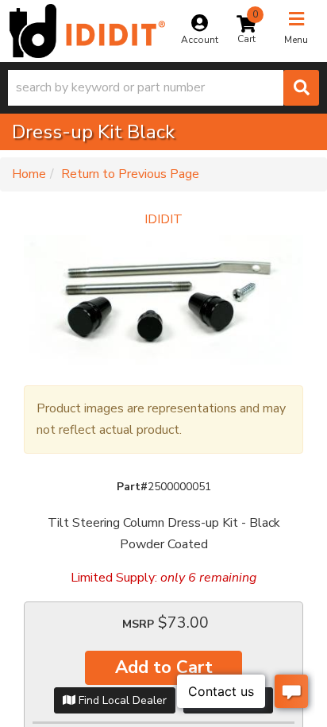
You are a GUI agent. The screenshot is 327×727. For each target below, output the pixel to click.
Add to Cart (164, 667)
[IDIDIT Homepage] (87, 31)
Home (29, 174)
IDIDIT (163, 219)
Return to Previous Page (130, 174)
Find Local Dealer (121, 700)
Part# (132, 486)
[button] (163, 88)
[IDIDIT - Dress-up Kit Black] (163, 299)
